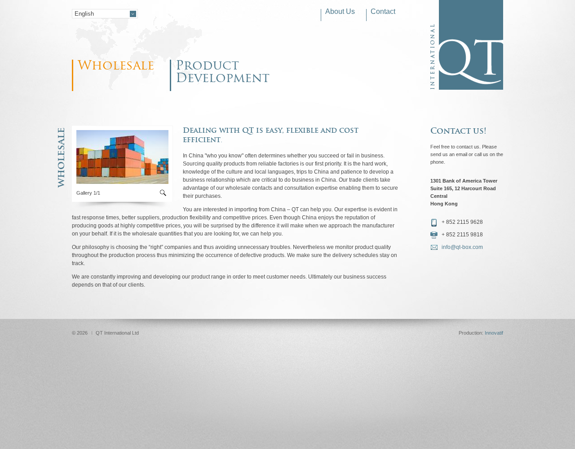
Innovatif (494, 333)
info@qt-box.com (462, 247)
